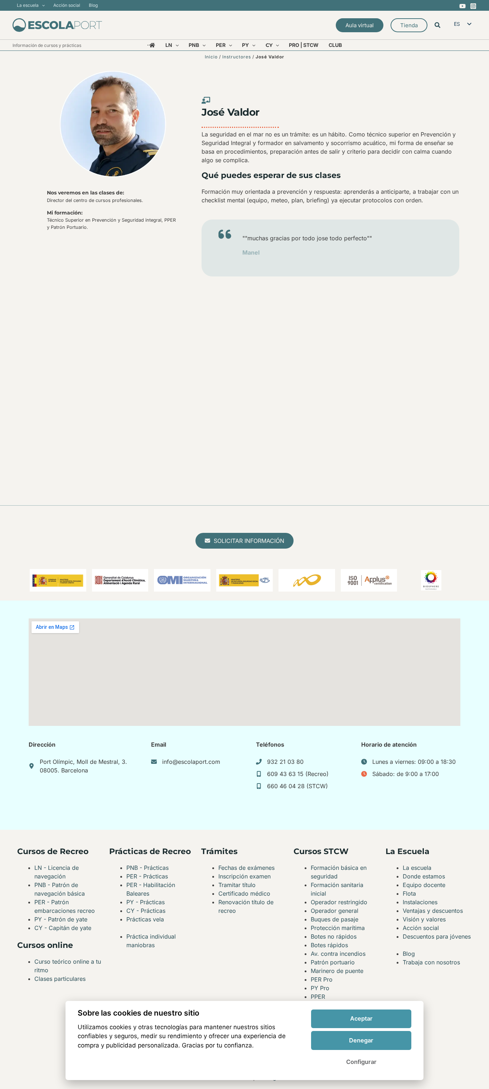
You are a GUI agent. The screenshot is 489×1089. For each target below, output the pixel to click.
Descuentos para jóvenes (437, 936)
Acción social (421, 927)
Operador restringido (339, 902)
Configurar (361, 1061)
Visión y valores (424, 919)
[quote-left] (225, 234)
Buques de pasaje (334, 919)
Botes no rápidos (334, 936)
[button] (42, 5)
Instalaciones (420, 902)
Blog (409, 953)
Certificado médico (244, 893)
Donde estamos (424, 876)
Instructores (236, 56)
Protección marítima (338, 927)
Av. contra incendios (338, 953)
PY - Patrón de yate (60, 919)
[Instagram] (473, 6)
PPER (318, 996)
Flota (409, 893)
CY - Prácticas (145, 910)
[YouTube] (462, 6)
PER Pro (322, 979)
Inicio (211, 56)
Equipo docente (424, 884)
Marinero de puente (337, 970)
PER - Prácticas (147, 876)
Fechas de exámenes (246, 867)
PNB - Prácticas (147, 867)
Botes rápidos (329, 945)
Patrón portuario (333, 962)
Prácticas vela (145, 919)
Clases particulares (60, 978)
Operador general (334, 910)
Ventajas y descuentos (433, 910)
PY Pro (320, 988)
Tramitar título (237, 884)
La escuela (417, 867)
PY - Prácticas (145, 902)
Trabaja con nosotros (431, 962)
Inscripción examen (244, 876)
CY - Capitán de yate (62, 927)
